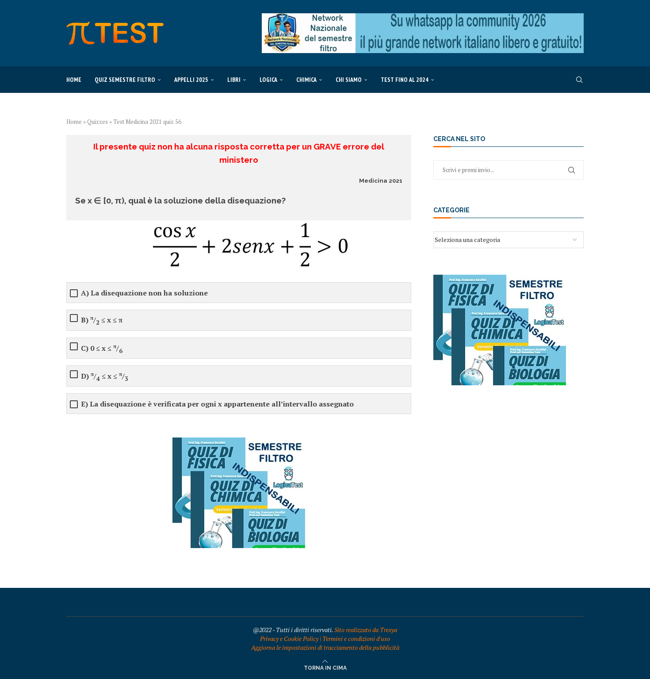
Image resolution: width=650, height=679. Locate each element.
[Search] (579, 79)
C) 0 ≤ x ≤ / (101, 348)
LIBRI (234, 80)
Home (73, 80)
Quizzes (97, 122)
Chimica (306, 80)
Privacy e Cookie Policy (289, 638)
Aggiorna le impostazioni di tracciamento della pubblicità (325, 647)
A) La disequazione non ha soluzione (144, 293)
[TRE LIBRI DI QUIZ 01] (238, 441)
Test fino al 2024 (404, 80)
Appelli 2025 (191, 80)
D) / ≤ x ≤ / (104, 376)
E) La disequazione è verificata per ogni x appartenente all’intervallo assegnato (217, 404)
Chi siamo (349, 80)
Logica (268, 80)
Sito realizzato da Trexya (365, 629)
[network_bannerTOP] (423, 17)
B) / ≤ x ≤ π (101, 320)
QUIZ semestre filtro (125, 80)
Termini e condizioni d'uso (356, 638)
